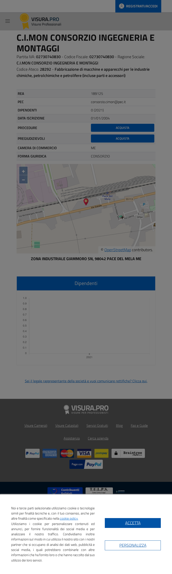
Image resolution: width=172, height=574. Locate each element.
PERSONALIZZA (132, 545)
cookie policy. (69, 518)
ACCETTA (133, 523)
